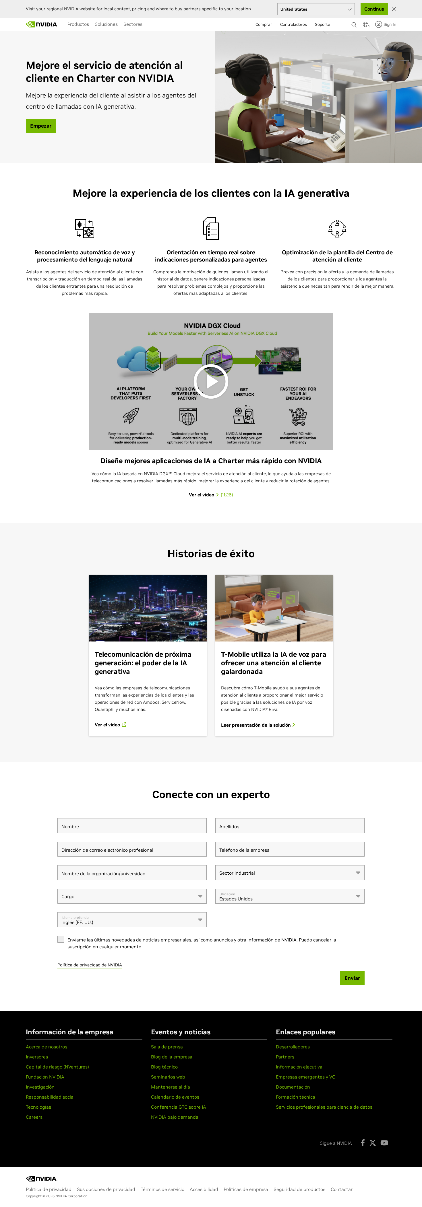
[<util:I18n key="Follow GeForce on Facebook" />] (363, 1142)
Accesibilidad (204, 1189)
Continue (374, 9)
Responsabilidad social (50, 1097)
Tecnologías (38, 1107)
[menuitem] (78, 24)
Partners (285, 1057)
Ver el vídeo (108, 725)
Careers (34, 1117)
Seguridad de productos (299, 1189)
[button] (365, 26)
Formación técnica (295, 1097)
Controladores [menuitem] (293, 24)
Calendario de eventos (175, 1097)
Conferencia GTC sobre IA (178, 1107)
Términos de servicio (162, 1189)
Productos (78, 24)
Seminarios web (168, 1077)
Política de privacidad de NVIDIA (89, 965)
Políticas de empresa (246, 1189)
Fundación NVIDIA (45, 1077)
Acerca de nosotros (46, 1047)
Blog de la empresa (171, 1057)
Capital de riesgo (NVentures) (57, 1067)
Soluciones (106, 24)
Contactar (342, 1189)
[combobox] (290, 872)
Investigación (40, 1087)
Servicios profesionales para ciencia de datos (324, 1107)
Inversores (37, 1057)
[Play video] (211, 381)
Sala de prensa (167, 1047)
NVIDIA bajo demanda (174, 1117)
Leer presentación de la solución (256, 725)
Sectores (132, 24)
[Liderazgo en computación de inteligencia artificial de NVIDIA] (41, 24)
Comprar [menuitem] (263, 24)
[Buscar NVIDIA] (354, 23)
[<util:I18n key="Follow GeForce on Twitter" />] (372, 1142)
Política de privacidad (48, 1189)
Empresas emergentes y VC (305, 1077)
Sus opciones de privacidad (106, 1189)
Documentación (293, 1087)
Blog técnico (164, 1067)
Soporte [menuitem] (322, 24)
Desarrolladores (293, 1047)
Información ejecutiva (299, 1067)
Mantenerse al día (170, 1087)
